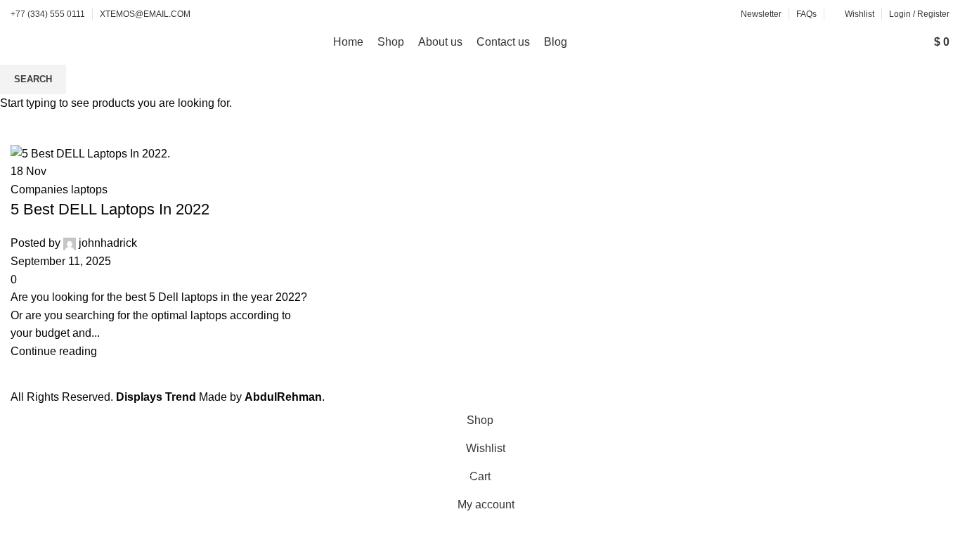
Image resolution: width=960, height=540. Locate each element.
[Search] (908, 42)
